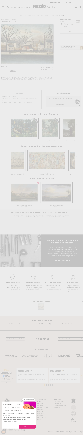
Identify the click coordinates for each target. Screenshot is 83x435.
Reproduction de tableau (32, 15)
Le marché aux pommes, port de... (17, 174)
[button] (3, 432)
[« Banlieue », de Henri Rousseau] (41, 306)
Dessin (49, 12)
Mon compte (58, 404)
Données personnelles (76, 433)
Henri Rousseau (54, 15)
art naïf (6, 100)
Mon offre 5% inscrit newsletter (60, 407)
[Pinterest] (45, 339)
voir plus (27, 375)
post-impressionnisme (15, 100)
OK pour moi (27, 426)
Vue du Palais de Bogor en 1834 (24, 206)
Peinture (7, 12)
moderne (26, 98)
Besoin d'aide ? (67, 2)
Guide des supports (40, 405)
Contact (80, 431)
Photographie (22, 12)
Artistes (61, 12)
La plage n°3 (47, 174)
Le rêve (24, 141)
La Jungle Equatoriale (49, 141)
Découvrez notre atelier (62, 260)
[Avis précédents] (15, 376)
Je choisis (10, 426)
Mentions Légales (71, 431)
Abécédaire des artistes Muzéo (41, 320)
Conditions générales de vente (56, 431)
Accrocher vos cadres (41, 418)
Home (21, 15)
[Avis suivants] (82, 376)
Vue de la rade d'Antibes (56, 206)
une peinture (13, 98)
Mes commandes (59, 402)
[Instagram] (41, 339)
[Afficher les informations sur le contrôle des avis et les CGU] (12, 378)
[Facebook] (38, 339)
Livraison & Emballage (40, 414)
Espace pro (55, 2)
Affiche (36, 12)
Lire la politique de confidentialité (10, 421)
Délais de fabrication (40, 410)
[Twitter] (48, 339)
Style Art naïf (44, 15)
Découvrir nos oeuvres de (60, 101)
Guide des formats (42, 408)
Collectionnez (45, 67)
